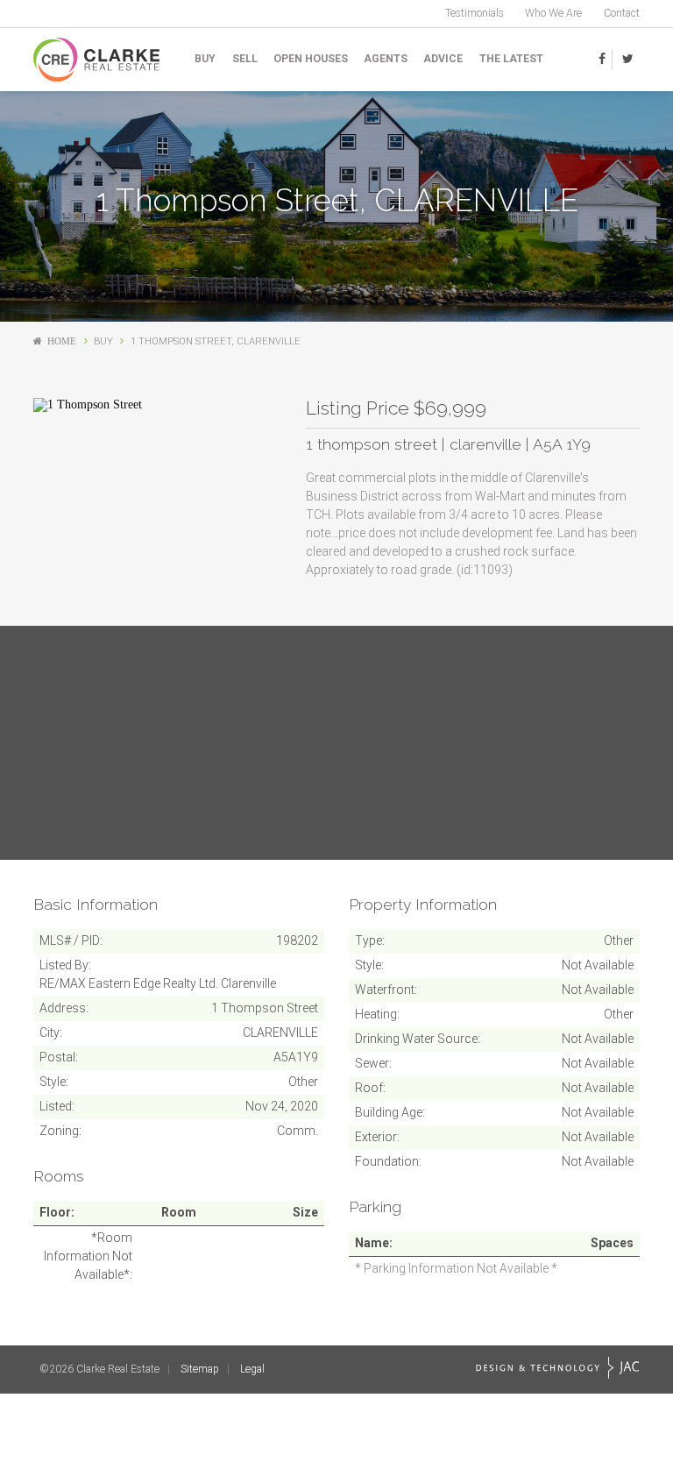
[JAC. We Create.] (558, 1368)
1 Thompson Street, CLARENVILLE (216, 341)
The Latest (511, 59)
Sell (245, 59)
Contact (622, 13)
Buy (205, 59)
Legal (252, 1369)
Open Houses (310, 59)
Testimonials (474, 13)
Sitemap (200, 1369)
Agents (385, 59)
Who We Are (553, 13)
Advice (443, 59)
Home (61, 341)
